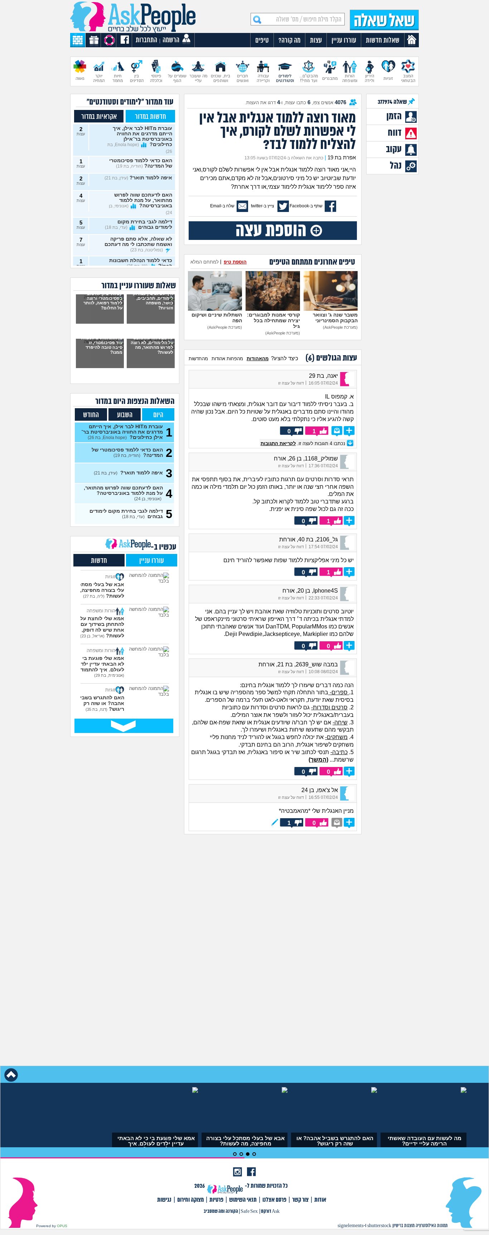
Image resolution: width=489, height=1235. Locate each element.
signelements (350, 1226)
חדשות (99, 561)
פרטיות (216, 1200)
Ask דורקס (270, 1212)
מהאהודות (257, 358)
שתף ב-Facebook (306, 205)
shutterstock (379, 1226)
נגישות (164, 1200)
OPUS (62, 1226)
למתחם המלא (204, 262)
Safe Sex (249, 1212)
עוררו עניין (151, 561)
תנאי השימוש (243, 1200)
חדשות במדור (150, 117)
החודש (91, 415)
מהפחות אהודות (227, 358)
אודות (320, 1200)
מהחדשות (198, 358)
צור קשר (300, 1200)
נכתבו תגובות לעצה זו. (304, 443)
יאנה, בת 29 (323, 376)
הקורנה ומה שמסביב (221, 1212)
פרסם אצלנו (274, 1200)
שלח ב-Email (222, 205)
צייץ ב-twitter (262, 205)
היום (158, 415)
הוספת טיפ (235, 262)
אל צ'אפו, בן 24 (319, 790)
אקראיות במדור (99, 117)
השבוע (124, 415)
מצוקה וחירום (190, 1200)
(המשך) (318, 760)
